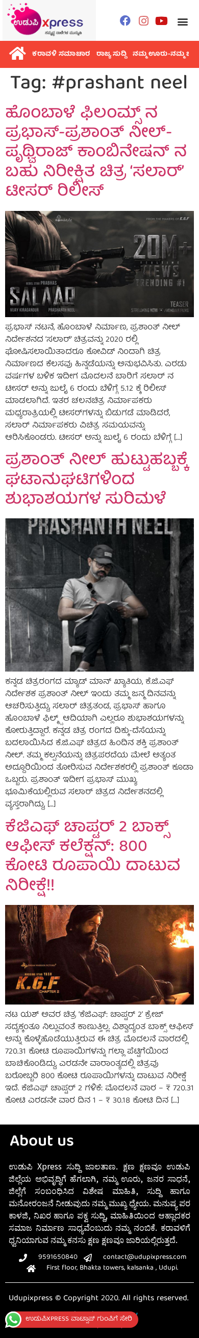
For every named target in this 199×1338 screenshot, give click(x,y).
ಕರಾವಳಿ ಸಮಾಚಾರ (61, 54)
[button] (182, 21)
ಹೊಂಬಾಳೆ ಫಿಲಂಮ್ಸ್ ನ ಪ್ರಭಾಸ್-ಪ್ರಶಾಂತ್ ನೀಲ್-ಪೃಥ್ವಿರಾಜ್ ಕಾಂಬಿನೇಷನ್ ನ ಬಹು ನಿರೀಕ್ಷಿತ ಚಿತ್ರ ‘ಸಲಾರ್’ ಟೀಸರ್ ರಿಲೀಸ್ (96, 153)
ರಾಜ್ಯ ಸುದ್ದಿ (111, 54)
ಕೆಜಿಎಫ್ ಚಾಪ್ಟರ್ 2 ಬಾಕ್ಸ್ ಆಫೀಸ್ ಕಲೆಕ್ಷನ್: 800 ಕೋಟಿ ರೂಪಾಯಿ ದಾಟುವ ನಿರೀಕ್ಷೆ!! (92, 857)
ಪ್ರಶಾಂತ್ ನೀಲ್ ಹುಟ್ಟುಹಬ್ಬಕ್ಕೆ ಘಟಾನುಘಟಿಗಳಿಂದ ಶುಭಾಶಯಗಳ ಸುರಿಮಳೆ (96, 481)
